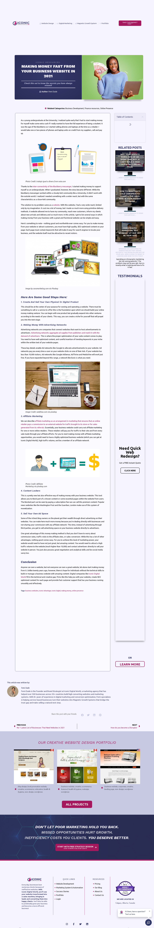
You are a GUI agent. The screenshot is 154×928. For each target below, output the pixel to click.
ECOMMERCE (29, 789)
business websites (31, 591)
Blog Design (22, 786)
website (56, 205)
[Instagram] (67, 924)
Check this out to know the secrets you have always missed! (48, 84)
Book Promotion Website (37, 786)
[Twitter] (80, 924)
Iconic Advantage (45, 591)
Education (39, 789)
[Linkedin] (87, 924)
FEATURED (64, 789)
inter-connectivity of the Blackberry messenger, (52, 186)
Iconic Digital (56, 591)
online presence (77, 591)
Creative (21, 789)
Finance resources (92, 108)
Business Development (74, 108)
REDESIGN (85, 789)
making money (66, 591)
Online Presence (106, 108)
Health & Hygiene (74, 789)
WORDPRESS (38, 792)
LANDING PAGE (109, 789)
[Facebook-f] (73, 924)
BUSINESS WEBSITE (67, 786)
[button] (142, 117)
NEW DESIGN (29, 792)
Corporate (122, 786)
